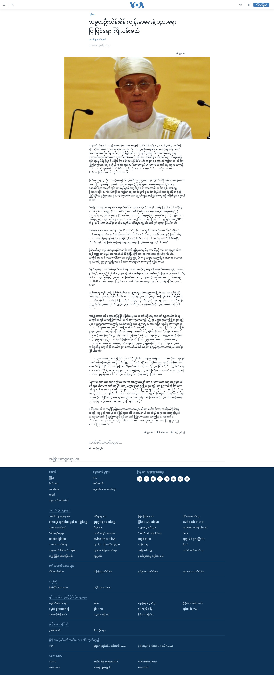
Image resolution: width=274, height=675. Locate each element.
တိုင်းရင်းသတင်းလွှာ (191, 516)
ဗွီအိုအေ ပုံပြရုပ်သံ (146, 614)
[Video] (249, 5)
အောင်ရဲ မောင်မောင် (97, 39)
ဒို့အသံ (185, 544)
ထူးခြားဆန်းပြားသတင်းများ (105, 550)
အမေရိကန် (54, 489)
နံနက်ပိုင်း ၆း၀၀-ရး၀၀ (58, 587)
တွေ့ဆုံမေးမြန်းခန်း (101, 614)
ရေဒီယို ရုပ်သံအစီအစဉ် (59, 609)
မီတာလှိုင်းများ (100, 630)
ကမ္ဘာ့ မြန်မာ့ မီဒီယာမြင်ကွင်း (61, 556)
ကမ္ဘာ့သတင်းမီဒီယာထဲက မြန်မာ (62, 550)
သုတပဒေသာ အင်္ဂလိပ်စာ (193, 571)
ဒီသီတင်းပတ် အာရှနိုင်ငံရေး (150, 533)
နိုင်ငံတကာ (53, 483)
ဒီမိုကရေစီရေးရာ (56, 533)
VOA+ (51, 646)
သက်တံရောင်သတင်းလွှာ (193, 550)
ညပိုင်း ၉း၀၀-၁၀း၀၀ (102, 587)
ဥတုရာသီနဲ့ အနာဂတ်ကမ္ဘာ (105, 522)
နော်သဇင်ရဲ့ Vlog (190, 609)
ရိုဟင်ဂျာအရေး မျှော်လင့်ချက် (151, 556)
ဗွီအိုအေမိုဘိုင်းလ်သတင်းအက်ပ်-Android (155, 646)
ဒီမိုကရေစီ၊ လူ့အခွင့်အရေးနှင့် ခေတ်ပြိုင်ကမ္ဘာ (68, 522)
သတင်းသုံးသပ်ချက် (57, 527)
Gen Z (185, 533)
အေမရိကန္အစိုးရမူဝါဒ (102, 667)
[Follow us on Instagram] (160, 479)
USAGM (52, 662)
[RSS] (173, 479)
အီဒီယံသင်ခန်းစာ (56, 571)
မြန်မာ (92, 14)
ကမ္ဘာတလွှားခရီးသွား (147, 527)
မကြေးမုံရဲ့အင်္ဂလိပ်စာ (103, 571)
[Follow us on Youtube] (153, 479)
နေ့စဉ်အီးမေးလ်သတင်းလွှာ (104, 489)
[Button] (180, 53)
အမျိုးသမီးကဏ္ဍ (145, 550)
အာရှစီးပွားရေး (144, 539)
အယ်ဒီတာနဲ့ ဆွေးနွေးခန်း (59, 516)
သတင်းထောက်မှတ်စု (58, 544)
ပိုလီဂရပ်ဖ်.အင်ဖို (145, 609)
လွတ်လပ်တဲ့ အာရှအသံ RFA (106, 662)
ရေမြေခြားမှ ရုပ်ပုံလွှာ (147, 603)
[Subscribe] (187, 479)
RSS (95, 478)
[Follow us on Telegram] (167, 479)
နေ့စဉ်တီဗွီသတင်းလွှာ (58, 603)
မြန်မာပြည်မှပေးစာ (146, 516)
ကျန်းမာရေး (143, 544)
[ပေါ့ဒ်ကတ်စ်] (180, 479)
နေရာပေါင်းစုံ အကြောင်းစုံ (194, 539)
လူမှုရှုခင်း (98, 556)
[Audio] (240, 5)
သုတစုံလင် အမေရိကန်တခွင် (195, 527)
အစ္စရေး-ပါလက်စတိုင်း (59, 500)
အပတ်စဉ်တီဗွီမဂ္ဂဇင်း (58, 614)
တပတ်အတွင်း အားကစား (104, 533)
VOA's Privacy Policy (147, 662)
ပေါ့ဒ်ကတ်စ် (98, 483)
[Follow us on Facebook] (139, 479)
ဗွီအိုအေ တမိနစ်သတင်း (193, 603)
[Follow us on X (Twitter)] (146, 479)
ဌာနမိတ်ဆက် (55, 630)
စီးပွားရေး (98, 527)
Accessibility (143, 667)
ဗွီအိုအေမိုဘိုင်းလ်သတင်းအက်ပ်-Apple (110, 646)
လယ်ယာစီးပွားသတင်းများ (105, 539)
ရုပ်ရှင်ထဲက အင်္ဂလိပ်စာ (148, 571)
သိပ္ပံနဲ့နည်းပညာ (100, 516)
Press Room (54, 667)
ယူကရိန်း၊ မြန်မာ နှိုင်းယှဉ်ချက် (107, 544)
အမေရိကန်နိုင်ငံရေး (57, 539)
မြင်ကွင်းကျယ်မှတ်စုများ (148, 522)
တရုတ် (52, 495)
